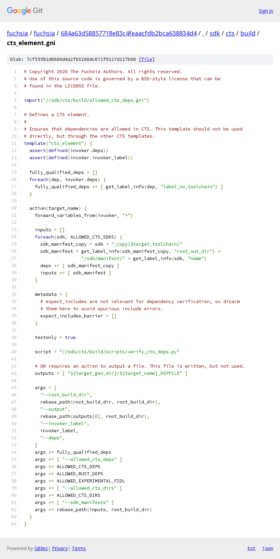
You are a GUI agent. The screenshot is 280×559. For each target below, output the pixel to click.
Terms (79, 548)
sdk (215, 33)
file (146, 59)
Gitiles (41, 548)
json (267, 548)
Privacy (60, 548)
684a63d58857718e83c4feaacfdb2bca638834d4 (129, 33)
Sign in (266, 11)
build (247, 33)
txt (251, 548)
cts (230, 33)
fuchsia (17, 33)
